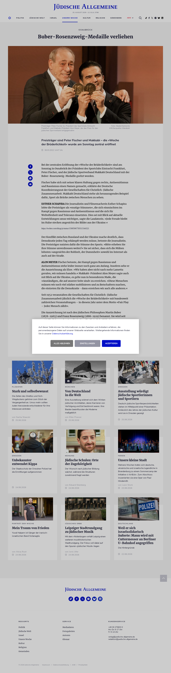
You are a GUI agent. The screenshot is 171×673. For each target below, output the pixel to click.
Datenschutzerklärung (62, 333)
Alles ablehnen (62, 343)
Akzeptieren (111, 343)
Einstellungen (87, 343)
